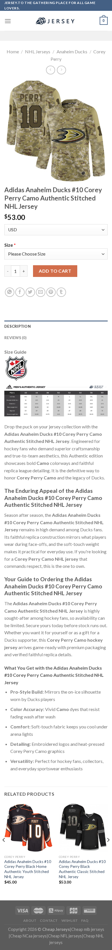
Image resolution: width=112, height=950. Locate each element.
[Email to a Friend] (40, 292)
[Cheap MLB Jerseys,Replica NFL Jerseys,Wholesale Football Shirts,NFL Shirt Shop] (56, 21)
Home (13, 51)
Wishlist (69, 920)
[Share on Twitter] (30, 292)
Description (17, 326)
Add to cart (55, 271)
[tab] (56, 326)
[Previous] (4, 851)
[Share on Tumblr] (61, 292)
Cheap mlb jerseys (87, 929)
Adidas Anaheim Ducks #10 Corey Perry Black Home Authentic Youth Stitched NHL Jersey (27, 869)
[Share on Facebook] (20, 292)
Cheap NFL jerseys (65, 935)
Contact (49, 920)
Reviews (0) (15, 337)
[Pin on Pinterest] (51, 292)
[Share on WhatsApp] (9, 292)
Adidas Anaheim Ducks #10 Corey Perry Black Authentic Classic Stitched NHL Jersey (82, 869)
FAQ (85, 920)
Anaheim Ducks (72, 51)
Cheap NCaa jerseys (28, 935)
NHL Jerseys (37, 51)
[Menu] (7, 21)
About (29, 920)
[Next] (108, 851)
